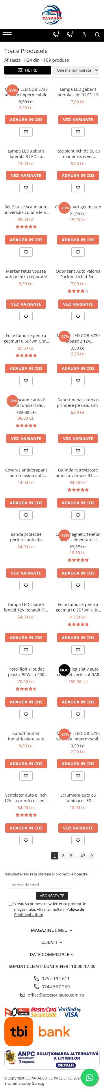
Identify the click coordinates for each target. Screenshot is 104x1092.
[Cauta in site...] (97, 35)
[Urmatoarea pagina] (91, 855)
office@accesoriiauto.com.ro (55, 995)
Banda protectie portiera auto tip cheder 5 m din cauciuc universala (26, 537)
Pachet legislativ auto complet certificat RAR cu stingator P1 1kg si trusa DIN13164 (78, 671)
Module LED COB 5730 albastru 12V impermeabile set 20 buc (78, 338)
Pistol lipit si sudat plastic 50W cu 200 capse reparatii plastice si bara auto (26, 671)
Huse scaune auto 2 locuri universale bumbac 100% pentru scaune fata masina (26, 402)
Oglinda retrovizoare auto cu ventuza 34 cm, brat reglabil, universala (78, 472)
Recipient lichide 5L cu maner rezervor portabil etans (78, 153)
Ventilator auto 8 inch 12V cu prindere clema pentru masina (26, 797)
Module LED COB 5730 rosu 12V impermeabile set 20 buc (78, 736)
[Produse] (8, 36)
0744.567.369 (55, 987)
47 (83, 855)
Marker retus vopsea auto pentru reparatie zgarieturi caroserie (26, 273)
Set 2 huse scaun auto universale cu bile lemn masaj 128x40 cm (26, 209)
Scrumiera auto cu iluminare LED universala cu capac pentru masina (78, 797)
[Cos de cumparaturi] (84, 35)
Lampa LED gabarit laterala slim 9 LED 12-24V (78, 92)
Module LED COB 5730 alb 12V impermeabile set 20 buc (26, 92)
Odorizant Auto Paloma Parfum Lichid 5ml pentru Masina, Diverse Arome (78, 273)
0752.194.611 (55, 978)
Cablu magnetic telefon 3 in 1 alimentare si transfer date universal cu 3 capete (78, 537)
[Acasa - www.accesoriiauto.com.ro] (52, 14)
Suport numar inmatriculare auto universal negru (26, 736)
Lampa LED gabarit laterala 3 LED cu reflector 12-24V (26, 153)
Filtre (30, 70)
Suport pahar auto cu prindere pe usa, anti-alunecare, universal (78, 402)
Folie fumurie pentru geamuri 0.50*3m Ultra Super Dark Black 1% (26, 338)
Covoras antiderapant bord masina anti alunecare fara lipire (26, 472)
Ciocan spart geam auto (78, 207)
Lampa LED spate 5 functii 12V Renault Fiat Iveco (26, 607)
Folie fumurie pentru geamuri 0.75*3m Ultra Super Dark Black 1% (78, 607)
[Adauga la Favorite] (26, 131)
